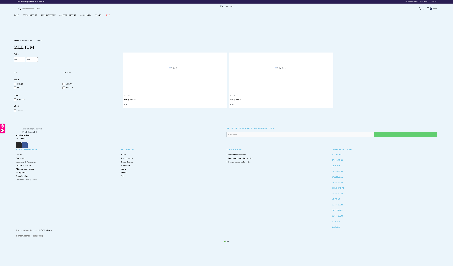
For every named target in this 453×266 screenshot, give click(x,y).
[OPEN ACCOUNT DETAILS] (419, 8)
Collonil (127, 95)
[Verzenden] (405, 134)
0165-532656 (21, 138)
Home (16, 40)
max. (28, 59)
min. (16, 59)
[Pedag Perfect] (175, 73)
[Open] (423, 8)
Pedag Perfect (130, 99)
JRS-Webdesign (45, 230)
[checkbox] (38, 84)
